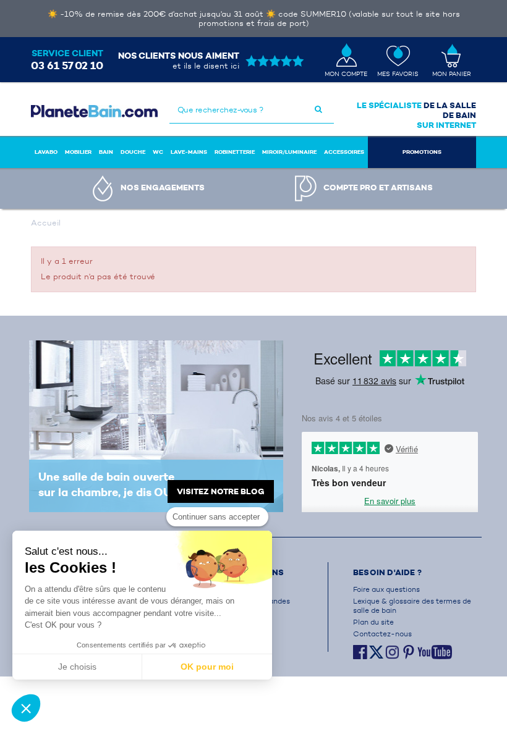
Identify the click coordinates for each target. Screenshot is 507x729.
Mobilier (78, 152)
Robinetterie (235, 152)
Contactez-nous (382, 633)
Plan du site (373, 621)
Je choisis (77, 667)
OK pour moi (207, 667)
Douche (133, 152)
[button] (26, 708)
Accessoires (344, 152)
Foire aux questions (386, 589)
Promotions (422, 152)
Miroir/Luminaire (289, 152)
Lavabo (46, 152)
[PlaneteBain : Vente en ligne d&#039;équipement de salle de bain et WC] (94, 111)
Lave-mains (189, 152)
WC (158, 152)
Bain (106, 152)
